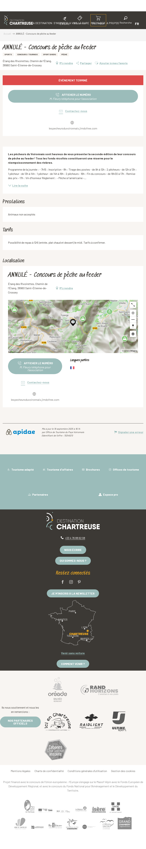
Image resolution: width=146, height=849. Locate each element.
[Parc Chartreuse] (29, 806)
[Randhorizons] (99, 689)
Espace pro (110, 494)
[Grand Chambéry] (125, 823)
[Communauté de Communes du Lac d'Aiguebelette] (89, 826)
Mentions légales (20, 771)
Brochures (92, 469)
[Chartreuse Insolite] (56, 750)
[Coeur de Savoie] (107, 824)
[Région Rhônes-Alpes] (81, 809)
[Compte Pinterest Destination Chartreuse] (79, 582)
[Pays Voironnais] (55, 826)
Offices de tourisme (125, 469)
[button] (125, 20)
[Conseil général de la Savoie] (116, 807)
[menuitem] (18, 20)
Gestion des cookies (123, 771)
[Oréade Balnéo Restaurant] (58, 689)
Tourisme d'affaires (59, 469)
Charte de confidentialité (49, 771)
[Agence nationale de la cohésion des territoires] (63, 811)
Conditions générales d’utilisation (87, 771)
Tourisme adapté (22, 469)
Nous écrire (73, 549)
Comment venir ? (73, 663)
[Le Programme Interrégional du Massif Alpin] (45, 811)
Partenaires (40, 494)
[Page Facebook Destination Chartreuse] (63, 582)
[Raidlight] (91, 722)
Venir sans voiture (73, 653)
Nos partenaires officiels (20, 722)
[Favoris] (113, 24)
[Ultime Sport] (119, 722)
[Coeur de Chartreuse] (20, 823)
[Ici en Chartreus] (58, 722)
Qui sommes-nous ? (73, 560)
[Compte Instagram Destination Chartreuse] (71, 582)
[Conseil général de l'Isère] (99, 810)
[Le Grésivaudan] (37, 827)
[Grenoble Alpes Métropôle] (72, 824)
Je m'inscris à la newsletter (73, 593)
